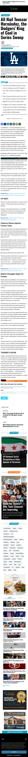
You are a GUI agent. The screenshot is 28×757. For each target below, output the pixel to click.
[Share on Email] (13, 124)
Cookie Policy (9, 755)
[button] (26, 739)
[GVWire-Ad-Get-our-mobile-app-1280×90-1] (14, 159)
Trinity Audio (14, 118)
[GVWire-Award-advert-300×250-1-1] (15, 709)
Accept (14, 752)
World (4, 454)
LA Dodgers (5, 15)
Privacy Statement (17, 755)
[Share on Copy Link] (19, 124)
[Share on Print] (11, 124)
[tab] (10, 597)
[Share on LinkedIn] (8, 124)
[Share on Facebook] (2, 124)
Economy (5, 627)
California (5, 669)
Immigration (20, 4)
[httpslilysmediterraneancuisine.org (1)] (14, 595)
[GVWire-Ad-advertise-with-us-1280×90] (14, 77)
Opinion (5, 617)
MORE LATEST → (7, 685)
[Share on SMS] (16, 124)
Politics (4, 498)
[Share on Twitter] (5, 124)
